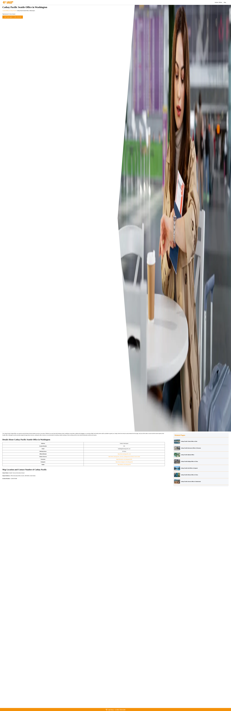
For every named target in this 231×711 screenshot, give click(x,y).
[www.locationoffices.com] (8, 2)
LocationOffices (6, 10)
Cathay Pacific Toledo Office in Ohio (189, 441)
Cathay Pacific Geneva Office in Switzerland (191, 481)
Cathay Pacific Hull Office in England (189, 468)
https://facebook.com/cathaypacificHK (124, 459)
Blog (225, 2)
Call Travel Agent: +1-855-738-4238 (12, 17)
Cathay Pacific (13, 10)
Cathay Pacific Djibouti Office (187, 454)
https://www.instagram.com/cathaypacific (124, 461)
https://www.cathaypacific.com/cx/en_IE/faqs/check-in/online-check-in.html (124, 456)
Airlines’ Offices (218, 2)
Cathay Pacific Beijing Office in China (189, 461)
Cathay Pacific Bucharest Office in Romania (191, 448)
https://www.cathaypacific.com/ (124, 454)
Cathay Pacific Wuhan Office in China (189, 474)
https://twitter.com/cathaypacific (124, 464)
